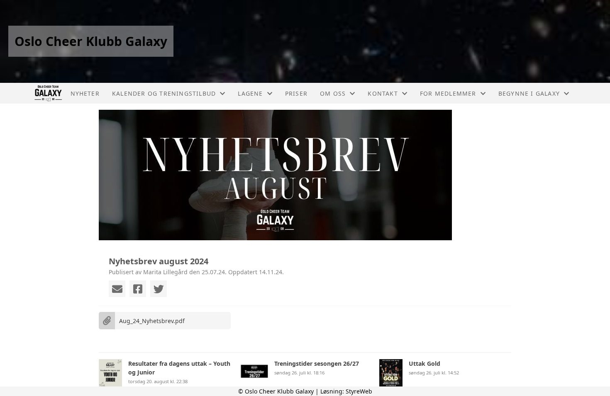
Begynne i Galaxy (529, 93)
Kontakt (383, 93)
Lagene (250, 93)
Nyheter (85, 93)
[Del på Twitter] (158, 288)
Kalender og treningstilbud (164, 93)
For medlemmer (448, 93)
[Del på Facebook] (137, 288)
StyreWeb (359, 391)
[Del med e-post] (117, 288)
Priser (296, 93)
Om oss (333, 93)
